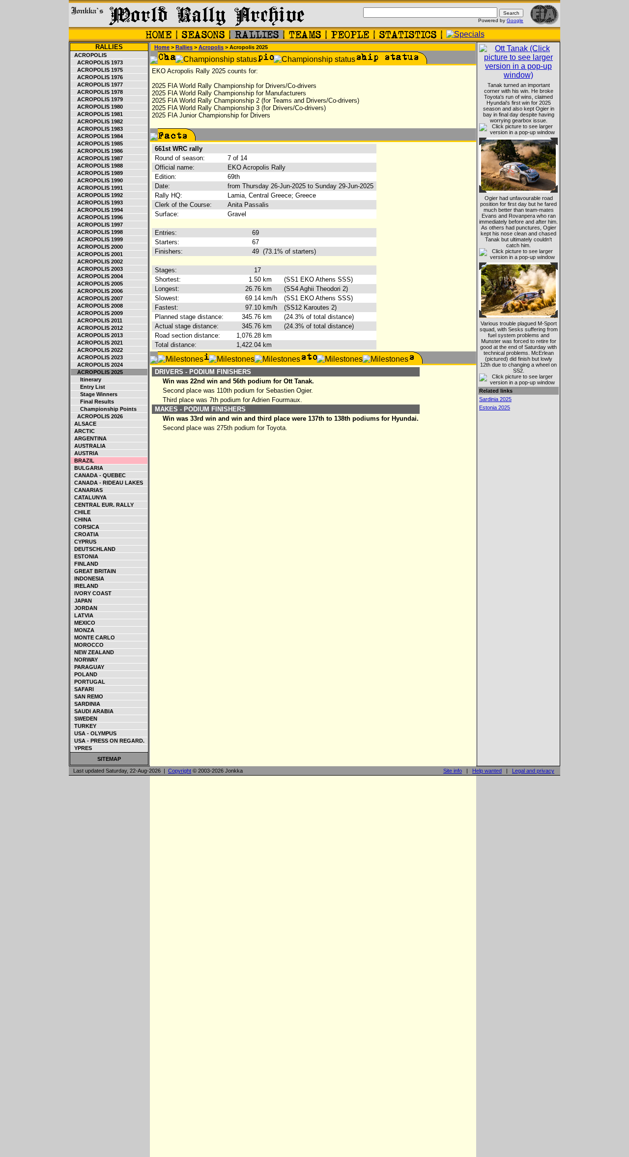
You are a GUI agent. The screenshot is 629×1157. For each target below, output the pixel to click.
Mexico (83, 623)
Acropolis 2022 (97, 350)
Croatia (85, 534)
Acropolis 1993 (97, 202)
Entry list (88, 387)
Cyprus (83, 542)
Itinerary (86, 379)
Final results (92, 402)
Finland (84, 564)
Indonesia (87, 578)
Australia (88, 446)
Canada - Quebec (98, 475)
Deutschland (93, 549)
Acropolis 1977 (97, 84)
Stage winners (94, 394)
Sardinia (85, 704)
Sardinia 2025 (495, 399)
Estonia (84, 556)
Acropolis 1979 (97, 99)
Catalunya (89, 497)
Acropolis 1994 (97, 210)
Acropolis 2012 (97, 328)
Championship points (104, 409)
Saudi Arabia (92, 711)
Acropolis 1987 (97, 158)
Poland (84, 674)
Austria (84, 453)
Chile (80, 512)
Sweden (84, 719)
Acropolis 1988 (97, 166)
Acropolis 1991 (97, 188)
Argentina (89, 438)
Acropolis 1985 (97, 143)
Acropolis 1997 (97, 225)
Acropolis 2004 (97, 276)
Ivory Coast (91, 593)
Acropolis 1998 (97, 232)
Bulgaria (87, 468)
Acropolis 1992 (97, 195)
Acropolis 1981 (97, 114)
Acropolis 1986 (97, 151)
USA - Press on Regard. (107, 741)
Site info (452, 771)
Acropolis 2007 (97, 298)
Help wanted (487, 771)
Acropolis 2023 (97, 357)
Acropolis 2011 (96, 320)
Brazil (82, 460)
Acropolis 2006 (97, 291)
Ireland (84, 586)
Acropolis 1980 (97, 107)
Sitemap (109, 759)
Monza (82, 630)
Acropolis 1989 (97, 173)
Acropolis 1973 (97, 62)
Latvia (82, 615)
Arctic (83, 431)
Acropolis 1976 (97, 77)
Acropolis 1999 (97, 239)
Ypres (81, 748)
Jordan (84, 608)
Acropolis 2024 (97, 365)
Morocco (87, 645)
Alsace (83, 424)
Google (515, 20)
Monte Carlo (93, 637)
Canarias (87, 490)
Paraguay (87, 667)
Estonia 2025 (494, 407)
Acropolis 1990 (97, 180)
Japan (81, 601)
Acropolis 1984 (97, 136)
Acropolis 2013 (97, 335)
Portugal (88, 682)
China (81, 519)
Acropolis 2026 (97, 416)
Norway (84, 660)
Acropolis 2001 (97, 254)
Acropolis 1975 (97, 70)
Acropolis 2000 (97, 247)
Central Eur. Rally (102, 505)
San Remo (87, 696)
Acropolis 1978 (97, 92)
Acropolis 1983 (97, 129)
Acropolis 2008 (97, 306)
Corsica (85, 527)
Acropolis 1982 (97, 121)
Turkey (83, 726)
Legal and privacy (533, 771)
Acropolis (89, 55)
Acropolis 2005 (97, 284)
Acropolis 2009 (97, 313)
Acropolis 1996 (97, 217)
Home (162, 47)
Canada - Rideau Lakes (107, 483)
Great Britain (93, 571)
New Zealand (92, 652)
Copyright (179, 771)
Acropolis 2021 (97, 343)
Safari (82, 689)
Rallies (109, 47)
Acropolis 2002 (97, 261)
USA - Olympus (93, 733)
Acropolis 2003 (97, 269)
